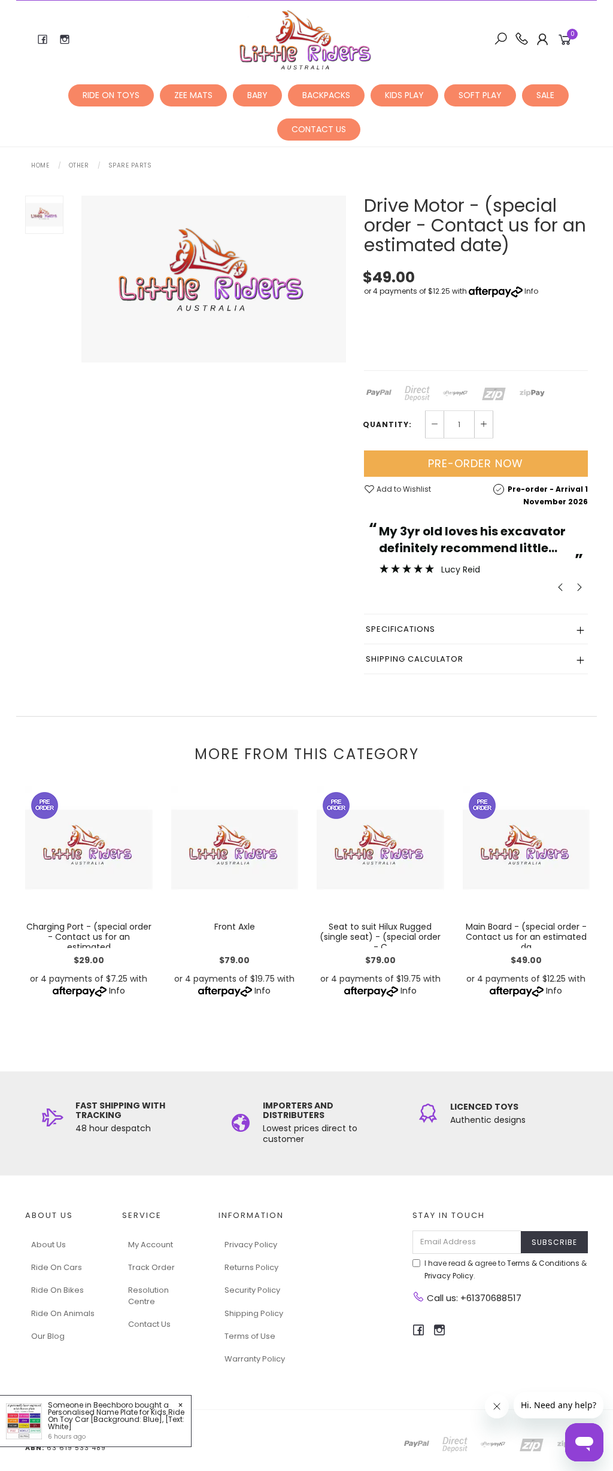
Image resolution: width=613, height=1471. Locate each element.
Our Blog (48, 1336)
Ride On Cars (56, 1267)
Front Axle (234, 927)
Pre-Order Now (475, 463)
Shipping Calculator (414, 659)
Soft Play (480, 95)
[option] (213, 279)
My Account (150, 1244)
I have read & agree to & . (505, 1269)
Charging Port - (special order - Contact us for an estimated (88, 937)
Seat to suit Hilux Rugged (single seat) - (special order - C (380, 937)
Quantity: (387, 424)
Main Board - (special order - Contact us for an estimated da (526, 937)
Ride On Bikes (57, 1290)
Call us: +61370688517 (472, 1298)
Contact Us (149, 1324)
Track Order (151, 1267)
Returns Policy (251, 1267)
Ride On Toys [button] (111, 95)
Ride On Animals (63, 1313)
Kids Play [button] (404, 95)
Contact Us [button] (319, 129)
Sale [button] (545, 95)
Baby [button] (257, 95)
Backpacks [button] (326, 95)
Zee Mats (193, 95)
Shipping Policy (253, 1313)
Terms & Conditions (543, 1263)
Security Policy (252, 1290)
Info (531, 291)
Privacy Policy (250, 1244)
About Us (48, 1244)
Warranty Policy (254, 1359)
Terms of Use (249, 1336)
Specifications (400, 629)
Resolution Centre (148, 1295)
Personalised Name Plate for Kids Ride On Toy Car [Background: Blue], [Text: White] (116, 1419)
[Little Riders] (305, 39)
